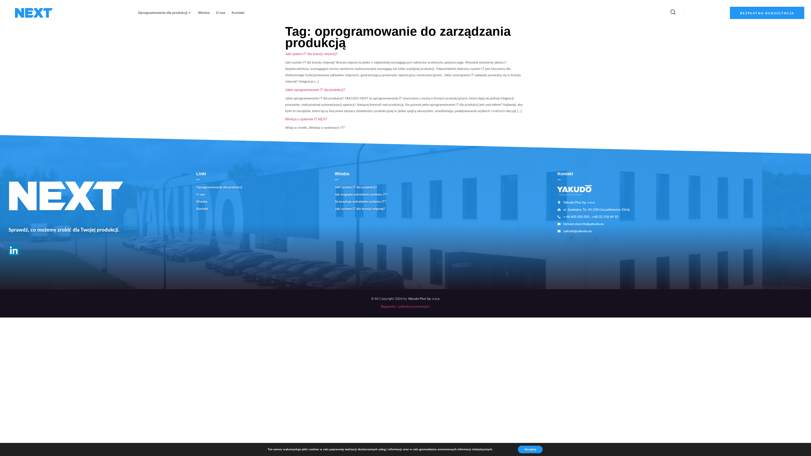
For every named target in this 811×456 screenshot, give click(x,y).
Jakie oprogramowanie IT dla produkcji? (315, 90)
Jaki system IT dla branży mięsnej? (311, 54)
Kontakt (238, 13)
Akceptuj (530, 449)
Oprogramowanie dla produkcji (162, 13)
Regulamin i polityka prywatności (405, 306)
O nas (220, 13)
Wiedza (204, 13)
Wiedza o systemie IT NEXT (306, 119)
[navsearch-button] (673, 13)
